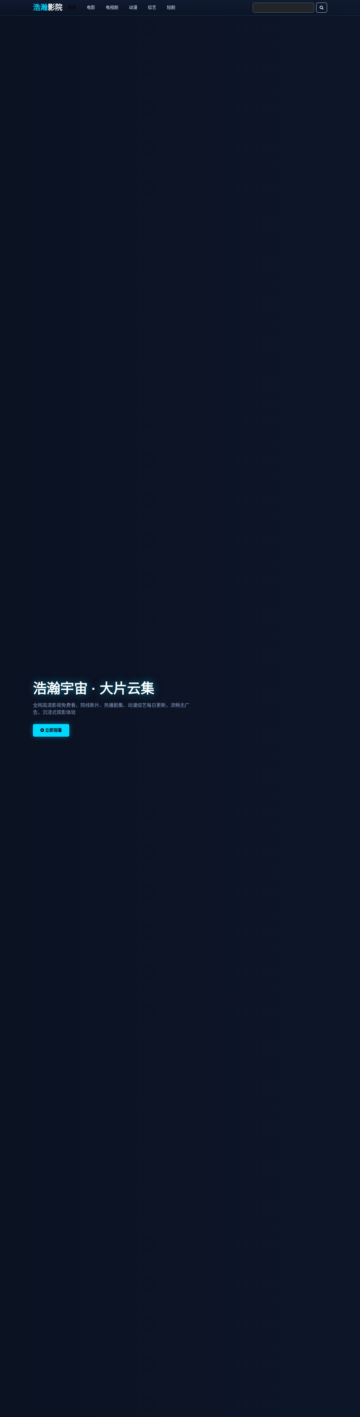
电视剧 (112, 7)
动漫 (133, 7)
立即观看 (53, 730)
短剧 (171, 7)
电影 (91, 7)
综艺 (152, 7)
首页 (72, 7)
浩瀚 (47, 7)
